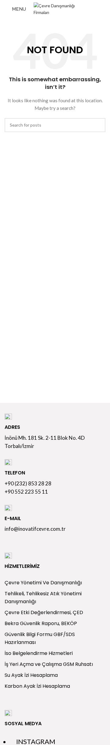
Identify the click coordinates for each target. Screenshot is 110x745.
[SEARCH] (98, 125)
